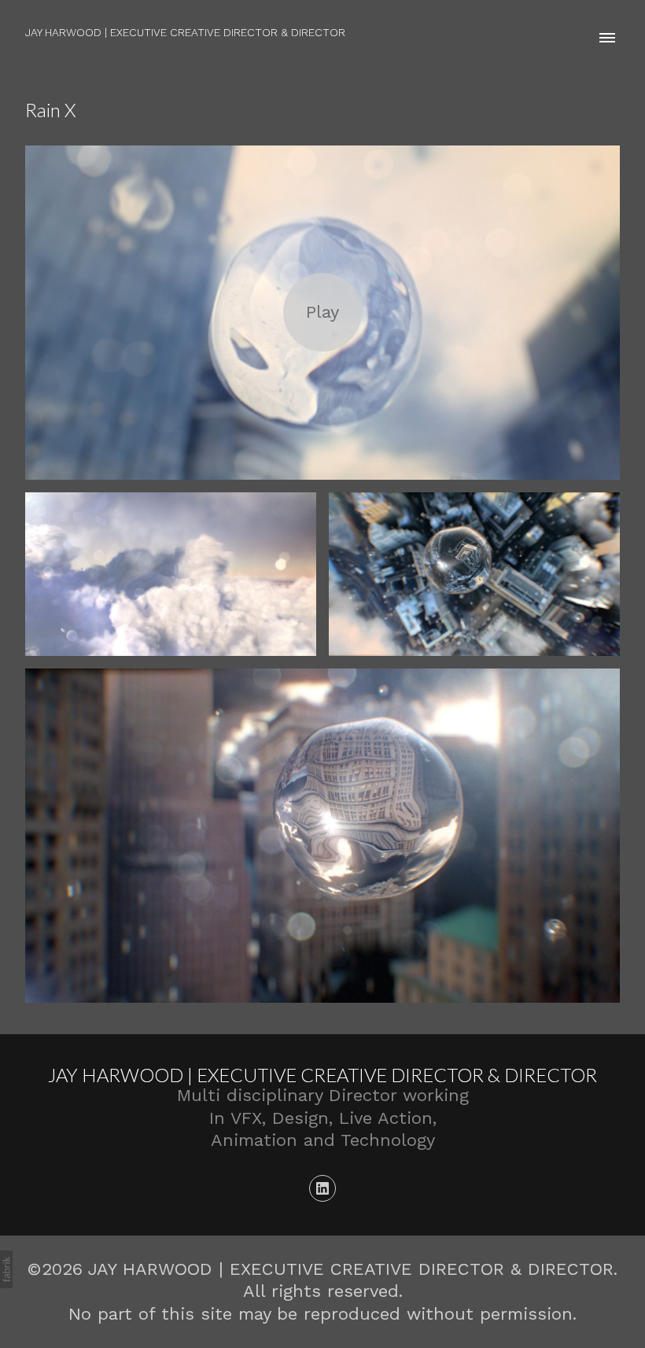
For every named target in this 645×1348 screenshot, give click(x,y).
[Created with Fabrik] (6, 1269)
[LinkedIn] (322, 1188)
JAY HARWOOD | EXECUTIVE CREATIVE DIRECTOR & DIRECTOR (322, 1074)
